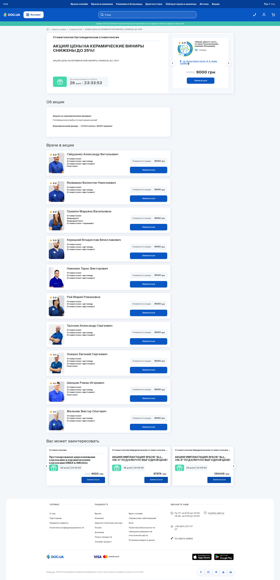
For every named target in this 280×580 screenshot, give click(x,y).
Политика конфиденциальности (67, 527)
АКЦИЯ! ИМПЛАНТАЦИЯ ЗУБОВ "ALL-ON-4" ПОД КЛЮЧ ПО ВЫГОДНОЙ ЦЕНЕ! (140, 459)
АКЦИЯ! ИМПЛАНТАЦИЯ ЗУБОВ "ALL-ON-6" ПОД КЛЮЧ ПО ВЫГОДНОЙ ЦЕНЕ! (202, 459)
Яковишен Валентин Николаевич (91, 182)
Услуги (98, 527)
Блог (131, 523)
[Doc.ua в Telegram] (216, 572)
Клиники (99, 518)
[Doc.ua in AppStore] (202, 557)
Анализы (99, 532)
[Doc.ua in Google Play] (224, 557)
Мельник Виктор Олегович (86, 411)
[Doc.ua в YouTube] (223, 572)
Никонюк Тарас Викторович (87, 268)
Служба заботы (216, 513)
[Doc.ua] (11, 15)
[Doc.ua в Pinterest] (231, 572)
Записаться (200, 81)
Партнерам (56, 518)
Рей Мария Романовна (83, 297)
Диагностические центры (108, 523)
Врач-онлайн (136, 513)
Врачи (98, 513)
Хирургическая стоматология (147, 450)
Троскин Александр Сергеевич (89, 325)
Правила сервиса (59, 523)
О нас (53, 513)
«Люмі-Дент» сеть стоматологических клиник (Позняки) (206, 44)
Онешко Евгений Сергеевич (87, 354)
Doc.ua (51, 572)
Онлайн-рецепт (103, 542)
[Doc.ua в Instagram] (208, 572)
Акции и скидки (57, 29)
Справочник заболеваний (142, 518)
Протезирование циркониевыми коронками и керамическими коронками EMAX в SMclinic (72, 460)
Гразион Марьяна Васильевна (89, 211)
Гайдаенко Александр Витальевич (92, 154)
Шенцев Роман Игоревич (85, 383)
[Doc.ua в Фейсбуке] (201, 572)
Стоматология (74, 29)
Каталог (36, 14)
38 (196, 50)
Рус (266, 4)
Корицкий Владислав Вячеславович (94, 240)
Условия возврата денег (142, 540)
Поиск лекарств (103, 537)
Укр (273, 4)
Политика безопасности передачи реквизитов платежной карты (142, 531)
